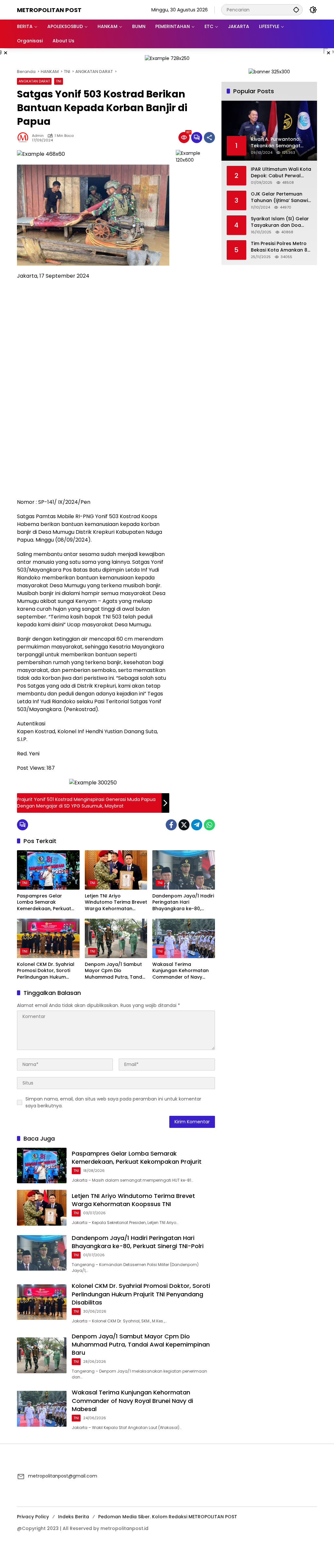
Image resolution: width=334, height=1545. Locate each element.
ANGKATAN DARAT (34, 81)
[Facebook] (171, 824)
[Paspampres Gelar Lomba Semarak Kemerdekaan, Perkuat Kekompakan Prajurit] (48, 869)
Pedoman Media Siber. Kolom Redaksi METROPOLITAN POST (167, 1516)
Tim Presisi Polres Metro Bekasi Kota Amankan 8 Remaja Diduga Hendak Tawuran (279, 246)
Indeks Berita (73, 1516)
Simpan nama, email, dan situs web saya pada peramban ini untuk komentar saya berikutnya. (113, 1102)
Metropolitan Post (49, 10)
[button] (296, 9)
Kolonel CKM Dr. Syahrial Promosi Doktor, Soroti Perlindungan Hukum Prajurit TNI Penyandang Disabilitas (45, 971)
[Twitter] (184, 824)
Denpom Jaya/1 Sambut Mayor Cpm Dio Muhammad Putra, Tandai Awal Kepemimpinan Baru (115, 971)
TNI (58, 81)
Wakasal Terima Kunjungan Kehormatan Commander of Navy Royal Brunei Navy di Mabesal (180, 971)
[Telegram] (196, 824)
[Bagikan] (209, 137)
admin (38, 136)
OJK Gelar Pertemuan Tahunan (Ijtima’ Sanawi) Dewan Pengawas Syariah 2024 (280, 197)
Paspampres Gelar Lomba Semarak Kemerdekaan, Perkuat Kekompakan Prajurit (44, 902)
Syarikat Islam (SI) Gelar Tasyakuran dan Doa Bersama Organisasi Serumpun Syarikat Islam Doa (280, 222)
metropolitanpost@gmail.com (62, 1476)
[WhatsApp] (209, 824)
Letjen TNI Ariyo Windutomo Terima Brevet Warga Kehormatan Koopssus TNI (116, 902)
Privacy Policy (33, 1516)
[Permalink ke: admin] (24, 137)
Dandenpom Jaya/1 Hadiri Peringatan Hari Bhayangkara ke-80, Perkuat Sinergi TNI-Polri (183, 902)
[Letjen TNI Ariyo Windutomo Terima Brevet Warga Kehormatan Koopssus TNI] (116, 869)
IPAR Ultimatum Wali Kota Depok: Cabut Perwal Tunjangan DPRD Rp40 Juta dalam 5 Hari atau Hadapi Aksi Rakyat (281, 172)
